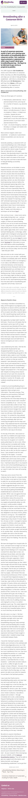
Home (2, 7)
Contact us (5, 785)
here (17, 211)
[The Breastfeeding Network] (7, 2)
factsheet (7, 242)
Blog (5, 7)
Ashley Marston (9, 47)
